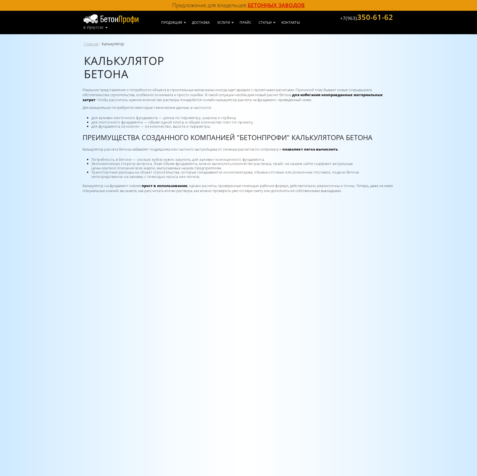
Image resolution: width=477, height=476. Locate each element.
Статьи (265, 22)
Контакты (291, 22)
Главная (91, 43)
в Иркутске (93, 27)
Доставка (201, 22)
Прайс (245, 22)
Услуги (223, 22)
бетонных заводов (276, 5)
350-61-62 (366, 17)
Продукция (171, 22)
